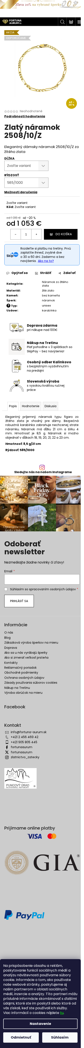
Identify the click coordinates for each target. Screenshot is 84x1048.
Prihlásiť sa (19, 601)
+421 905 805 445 (24, 742)
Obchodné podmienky (21, 672)
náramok (48, 300)
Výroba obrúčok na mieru (23, 693)
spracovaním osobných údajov (52, 589)
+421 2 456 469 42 (24, 737)
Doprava (10, 648)
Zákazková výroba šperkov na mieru (31, 642)
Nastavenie (40, 1023)
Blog (7, 637)
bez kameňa (51, 295)
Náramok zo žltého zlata (55, 284)
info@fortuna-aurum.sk (29, 732)
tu (62, 1012)
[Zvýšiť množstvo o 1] (36, 234)
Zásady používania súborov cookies (30, 682)
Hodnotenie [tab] (30, 406)
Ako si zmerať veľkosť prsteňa (26, 657)
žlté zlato (48, 291)
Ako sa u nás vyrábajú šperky (25, 652)
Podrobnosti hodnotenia (24, 116)
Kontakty (11, 663)
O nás (8, 632)
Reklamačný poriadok (20, 667)
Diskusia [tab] (50, 406)
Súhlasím (59, 1037)
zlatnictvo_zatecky (25, 757)
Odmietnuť (21, 1037)
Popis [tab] (13, 406)
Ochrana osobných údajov (24, 678)
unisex (46, 305)
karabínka (49, 310)
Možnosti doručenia (20, 192)
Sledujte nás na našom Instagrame (43, 472)
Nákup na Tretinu (17, 688)
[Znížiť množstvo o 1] (16, 234)
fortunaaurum (21, 747)
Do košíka (64, 234)
